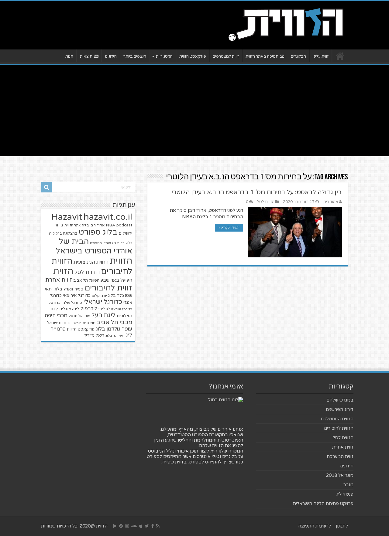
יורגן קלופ (99, 295)
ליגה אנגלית (69, 309)
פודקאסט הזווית (192, 56)
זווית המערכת (340, 456)
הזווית (121, 261)
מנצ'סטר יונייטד (83, 323)
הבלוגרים (298, 56)
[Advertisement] (194, 110)
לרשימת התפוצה (314, 526)
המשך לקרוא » (229, 228)
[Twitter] (147, 526)
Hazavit (66, 217)
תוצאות (86, 56)
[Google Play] (115, 526)
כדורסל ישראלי (121, 309)
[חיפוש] (46, 187)
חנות (69, 56)
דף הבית (340, 55)
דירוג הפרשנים (339, 409)
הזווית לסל (265, 201)
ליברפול (89, 309)
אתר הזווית (72, 225)
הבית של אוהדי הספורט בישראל (94, 246)
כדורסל (54, 302)
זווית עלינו (321, 56)
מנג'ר (348, 484)
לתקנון (342, 526)
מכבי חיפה (56, 316)
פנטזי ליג (344, 494)
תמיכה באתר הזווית (262, 56)
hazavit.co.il (108, 217)
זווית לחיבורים (108, 288)
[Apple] (141, 526)
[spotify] (121, 526)
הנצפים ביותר (134, 56)
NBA (110, 225)
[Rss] (158, 526)
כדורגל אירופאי (77, 295)
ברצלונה (70, 233)
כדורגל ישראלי (102, 302)
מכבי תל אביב (114, 322)
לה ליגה (104, 309)
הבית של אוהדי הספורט (107, 243)
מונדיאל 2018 (79, 316)
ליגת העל (103, 315)
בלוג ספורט (98, 232)
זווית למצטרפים (226, 56)
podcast (124, 225)
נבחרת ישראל (59, 323)
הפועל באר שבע (116, 280)
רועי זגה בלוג (115, 336)
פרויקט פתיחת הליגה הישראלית (323, 503)
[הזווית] (285, 24)
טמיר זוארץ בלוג (69, 289)
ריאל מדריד (94, 335)
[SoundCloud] (134, 526)
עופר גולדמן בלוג (114, 329)
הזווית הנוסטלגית (337, 419)
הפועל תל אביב (86, 280)
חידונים (111, 56)
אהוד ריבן (330, 201)
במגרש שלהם (339, 400)
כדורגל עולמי (72, 302)
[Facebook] (152, 526)
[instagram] (127, 526)
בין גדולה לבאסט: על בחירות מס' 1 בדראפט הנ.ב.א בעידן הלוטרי (256, 192)
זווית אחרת (58, 279)
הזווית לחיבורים (338, 428)
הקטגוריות (164, 56)
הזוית (63, 271)
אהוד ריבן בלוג (93, 225)
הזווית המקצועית (91, 262)
